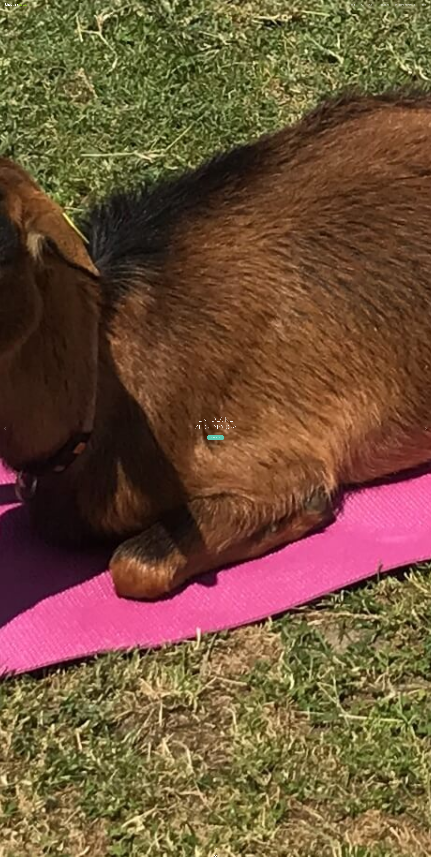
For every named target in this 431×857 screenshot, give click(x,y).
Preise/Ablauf (383, 5)
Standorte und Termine (405, 5)
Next (425, 428)
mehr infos (215, 480)
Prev (5, 428)
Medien (423, 5)
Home (353, 5)
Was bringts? (366, 5)
